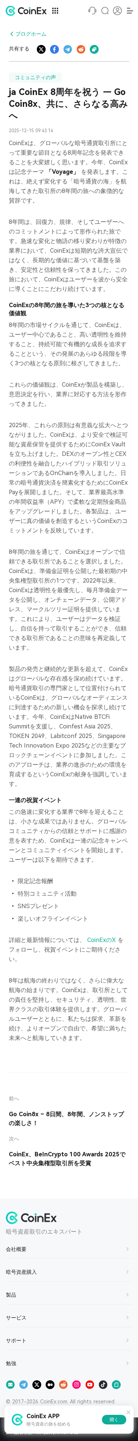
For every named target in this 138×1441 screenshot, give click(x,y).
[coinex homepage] (28, 10)
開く (114, 1419)
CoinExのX (102, 939)
